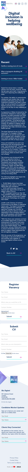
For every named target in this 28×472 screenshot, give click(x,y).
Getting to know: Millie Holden (11, 79)
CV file (3, 353)
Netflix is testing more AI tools (11, 66)
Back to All (11, 253)
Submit (9, 317)
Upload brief (5, 311)
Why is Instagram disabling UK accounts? (11, 72)
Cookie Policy (14, 460)
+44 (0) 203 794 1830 (8, 399)
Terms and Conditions (14, 463)
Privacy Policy (14, 458)
